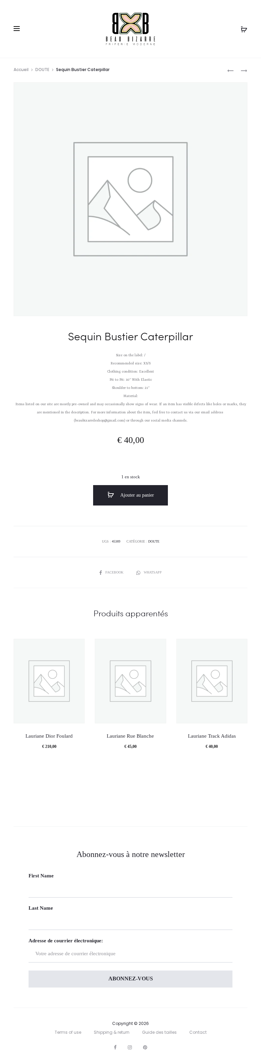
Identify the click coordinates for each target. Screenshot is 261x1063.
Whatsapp (153, 572)
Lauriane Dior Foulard (49, 736)
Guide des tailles (159, 1032)
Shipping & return (111, 1032)
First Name (41, 875)
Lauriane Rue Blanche (130, 736)
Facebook (114, 572)
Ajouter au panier (136, 495)
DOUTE (42, 69)
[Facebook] (115, 1047)
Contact (198, 1032)
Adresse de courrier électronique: (66, 940)
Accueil (21, 69)
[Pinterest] (145, 1047)
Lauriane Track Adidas (212, 736)
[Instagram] (130, 1047)
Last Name (41, 908)
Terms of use (68, 1032)
